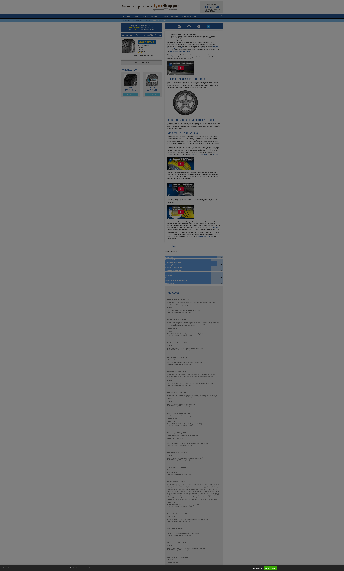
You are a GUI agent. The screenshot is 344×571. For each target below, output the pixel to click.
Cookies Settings (257, 568)
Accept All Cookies (270, 568)
